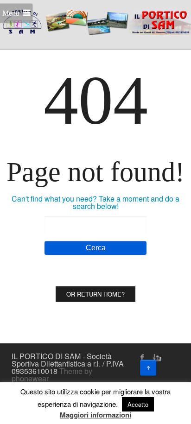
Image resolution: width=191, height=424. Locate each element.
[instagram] (156, 357)
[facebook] (142, 357)
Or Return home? (95, 294)
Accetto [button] (137, 404)
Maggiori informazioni (95, 414)
